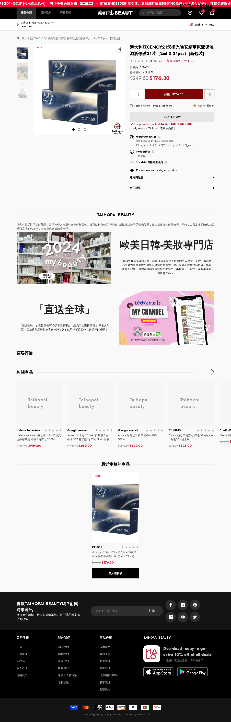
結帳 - (173, 94)
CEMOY (144, 67)
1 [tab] (73, 129)
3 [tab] (85, 129)
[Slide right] (212, 372)
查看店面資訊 (168, 128)
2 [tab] (79, 129)
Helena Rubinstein (28, 430)
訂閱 (152, 611)
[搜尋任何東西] (160, 12)
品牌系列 (46, 13)
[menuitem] (26, 13)
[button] (26, 26)
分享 (119, 49)
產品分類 (26, 13)
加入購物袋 (115, 573)
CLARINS (175, 430)
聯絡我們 (65, 13)
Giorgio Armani (77, 430)
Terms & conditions (161, 106)
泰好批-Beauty (97, 714)
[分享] (119, 49)
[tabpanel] (79, 89)
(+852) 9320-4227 (39, 23)
